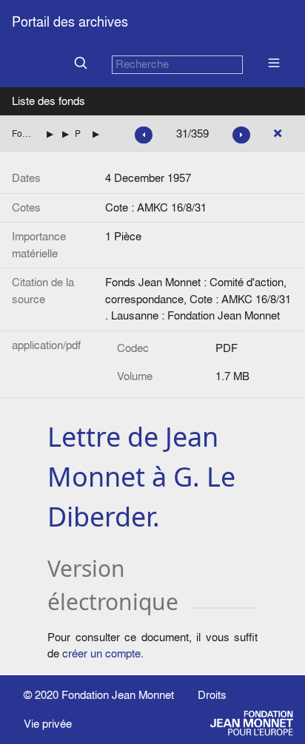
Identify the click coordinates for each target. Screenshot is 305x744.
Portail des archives (70, 22)
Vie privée (48, 723)
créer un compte (101, 653)
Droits (212, 695)
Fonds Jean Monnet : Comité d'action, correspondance (23, 133)
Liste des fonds (48, 101)
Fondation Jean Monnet (117, 695)
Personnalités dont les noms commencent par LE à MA (78, 133)
